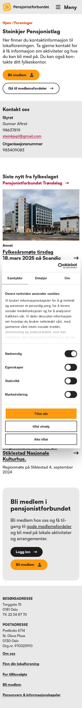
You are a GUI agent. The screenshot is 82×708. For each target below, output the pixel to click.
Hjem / (8, 23)
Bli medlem (17, 75)
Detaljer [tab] (41, 278)
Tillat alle (41, 413)
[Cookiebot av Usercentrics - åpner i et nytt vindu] (58, 266)
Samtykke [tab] (14, 278)
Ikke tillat (41, 439)
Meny (70, 7)
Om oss (9, 653)
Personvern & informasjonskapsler (32, 695)
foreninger (23, 23)
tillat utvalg (41, 426)
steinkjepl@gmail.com (22, 136)
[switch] (71, 367)
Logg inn (23, 552)
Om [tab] (67, 278)
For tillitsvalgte (15, 674)
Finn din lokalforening (21, 664)
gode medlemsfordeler (49, 526)
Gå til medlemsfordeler (27, 88)
